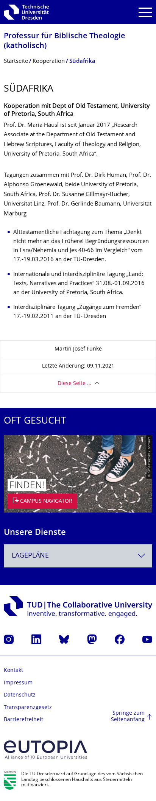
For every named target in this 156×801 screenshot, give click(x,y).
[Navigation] (145, 12)
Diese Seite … (74, 383)
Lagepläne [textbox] (30, 556)
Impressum (18, 683)
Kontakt (13, 670)
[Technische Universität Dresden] (26, 12)
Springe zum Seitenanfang (128, 717)
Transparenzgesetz (28, 707)
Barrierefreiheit (23, 719)
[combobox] (78, 555)
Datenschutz (20, 695)
